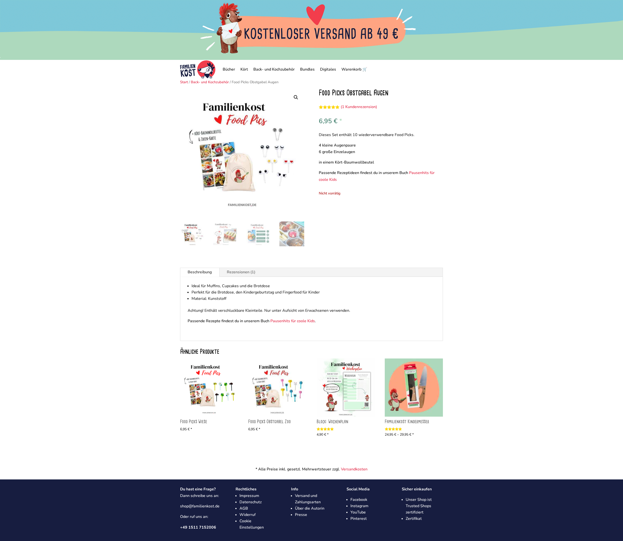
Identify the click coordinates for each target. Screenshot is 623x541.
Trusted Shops (418, 506)
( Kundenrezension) (359, 107)
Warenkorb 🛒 (354, 69)
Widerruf (247, 514)
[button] (296, 97)
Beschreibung (200, 272)
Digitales (328, 69)
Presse (301, 514)
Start (184, 82)
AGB (243, 508)
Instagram (359, 506)
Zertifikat (414, 518)
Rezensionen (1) (241, 272)
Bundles (307, 69)
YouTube (358, 512)
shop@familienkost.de (200, 506)
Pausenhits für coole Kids (292, 321)
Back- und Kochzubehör (274, 69)
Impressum (249, 495)
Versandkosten (354, 469)
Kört (244, 69)
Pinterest (358, 518)
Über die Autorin (309, 508)
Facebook (358, 499)
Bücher (229, 69)
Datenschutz (250, 502)
